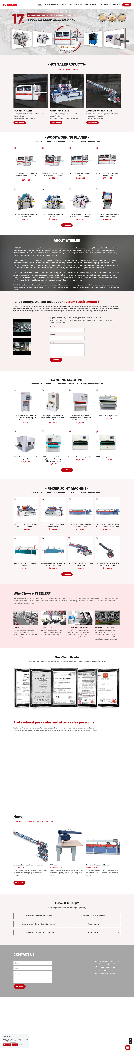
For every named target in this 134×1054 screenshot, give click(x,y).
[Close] (89, 515)
